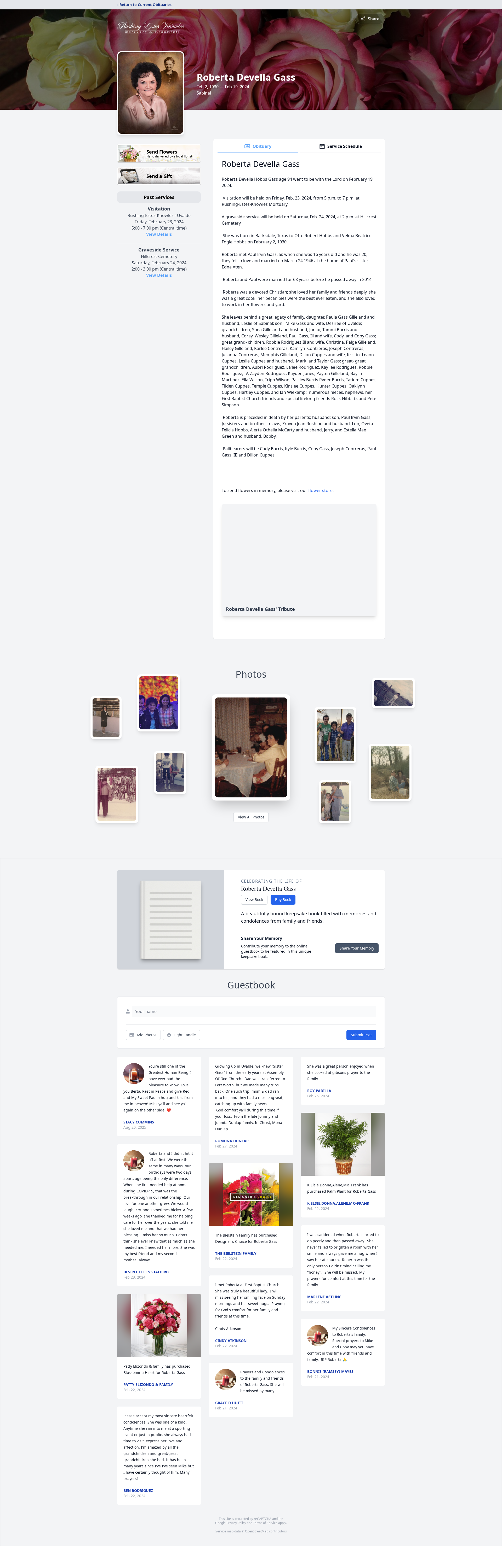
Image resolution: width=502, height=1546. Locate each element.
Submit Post (361, 1034)
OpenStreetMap (256, 1531)
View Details (159, 234)
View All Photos (251, 817)
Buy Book (283, 899)
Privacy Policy (236, 1523)
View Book (254, 899)
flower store (320, 490)
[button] (159, 1325)
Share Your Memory (357, 948)
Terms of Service (265, 1523)
